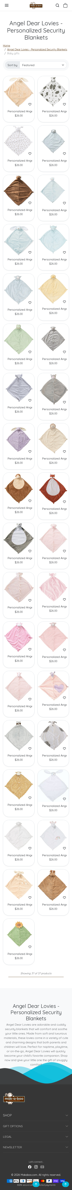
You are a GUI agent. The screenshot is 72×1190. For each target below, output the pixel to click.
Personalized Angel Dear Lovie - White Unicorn (53, 855)
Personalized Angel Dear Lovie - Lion (53, 458)
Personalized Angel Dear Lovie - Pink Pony (19, 706)
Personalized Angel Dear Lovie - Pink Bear (19, 607)
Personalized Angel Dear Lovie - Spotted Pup (53, 755)
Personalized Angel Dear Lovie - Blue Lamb (19, 309)
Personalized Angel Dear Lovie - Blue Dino (53, 160)
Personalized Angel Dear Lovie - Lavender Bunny (19, 458)
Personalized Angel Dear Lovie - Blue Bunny (19, 259)
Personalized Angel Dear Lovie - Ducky (53, 308)
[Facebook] (30, 1166)
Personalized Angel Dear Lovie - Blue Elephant (53, 259)
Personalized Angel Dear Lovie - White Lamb (19, 855)
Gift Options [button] (13, 1126)
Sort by (12, 65)
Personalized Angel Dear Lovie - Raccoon (19, 755)
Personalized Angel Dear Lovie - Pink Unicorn (53, 704)
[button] (10, 5)
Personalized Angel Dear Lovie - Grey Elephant (19, 407)
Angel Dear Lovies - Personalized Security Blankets (37, 49)
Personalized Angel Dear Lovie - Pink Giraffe (19, 656)
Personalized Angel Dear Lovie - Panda (19, 558)
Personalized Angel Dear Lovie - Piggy (53, 558)
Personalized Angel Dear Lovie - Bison (19, 210)
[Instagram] (36, 1166)
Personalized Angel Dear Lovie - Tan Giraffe (19, 805)
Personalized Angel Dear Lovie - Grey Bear (53, 359)
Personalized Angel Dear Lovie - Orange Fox (53, 509)
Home (6, 45)
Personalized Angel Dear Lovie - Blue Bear (53, 210)
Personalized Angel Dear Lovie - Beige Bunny (19, 111)
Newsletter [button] (12, 1147)
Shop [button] (7, 1115)
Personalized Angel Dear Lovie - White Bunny (53, 806)
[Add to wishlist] (30, 104)
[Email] (42, 1166)
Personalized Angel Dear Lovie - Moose (53, 904)
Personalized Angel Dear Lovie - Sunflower (19, 954)
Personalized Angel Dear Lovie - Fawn (19, 904)
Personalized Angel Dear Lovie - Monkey (19, 508)
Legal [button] (7, 1136)
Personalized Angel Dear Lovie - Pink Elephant (53, 606)
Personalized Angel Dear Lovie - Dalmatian (19, 160)
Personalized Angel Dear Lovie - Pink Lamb (53, 657)
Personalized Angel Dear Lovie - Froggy (19, 359)
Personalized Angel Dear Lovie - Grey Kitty (53, 409)
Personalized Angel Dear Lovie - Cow (53, 111)
